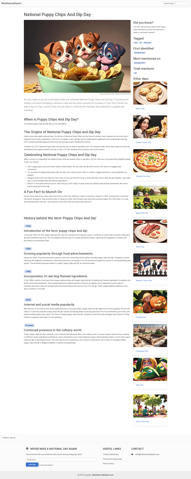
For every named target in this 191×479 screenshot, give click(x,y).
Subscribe (32, 464)
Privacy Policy (108, 464)
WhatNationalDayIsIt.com (102, 475)
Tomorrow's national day (112, 459)
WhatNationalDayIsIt (11, 3)
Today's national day (111, 454)
